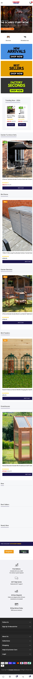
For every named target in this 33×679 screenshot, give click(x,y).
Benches (8, 40)
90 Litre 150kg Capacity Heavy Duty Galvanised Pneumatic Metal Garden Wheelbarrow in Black (11, 116)
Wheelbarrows (25, 40)
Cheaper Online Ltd (14, 670)
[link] (16, 19)
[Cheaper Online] (16, 2)
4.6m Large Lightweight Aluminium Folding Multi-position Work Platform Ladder (22, 116)
